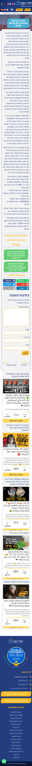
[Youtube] (8, 4)
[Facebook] (14, 4)
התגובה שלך (23, 307)
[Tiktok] (6, 4)
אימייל (26, 337)
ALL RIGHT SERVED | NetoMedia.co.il (16, 763)
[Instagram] (12, 4)
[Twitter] (10, 4)
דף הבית (28, 13)
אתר (27, 345)
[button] (1, 4)
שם (27, 330)
